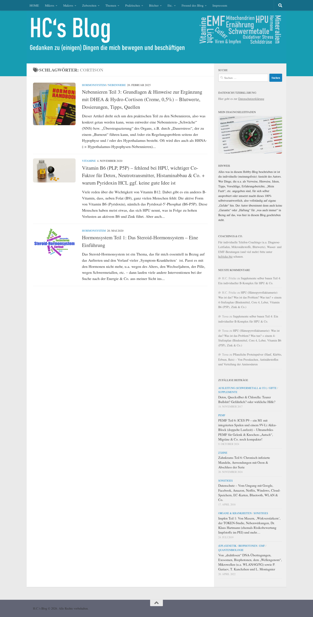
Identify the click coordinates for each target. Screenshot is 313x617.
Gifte (273, 388)
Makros (68, 5)
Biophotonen (247, 545)
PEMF (221, 415)
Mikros (49, 5)
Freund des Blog (193, 5)
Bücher (154, 5)
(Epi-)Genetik (227, 545)
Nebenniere (117, 85)
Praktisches (132, 5)
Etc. (170, 5)
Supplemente (227, 392)
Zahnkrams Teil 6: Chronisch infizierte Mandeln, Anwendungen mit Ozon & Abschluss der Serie (244, 462)
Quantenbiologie (231, 550)
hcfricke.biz (225, 256)
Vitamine (89, 161)
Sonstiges (225, 480)
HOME (34, 5)
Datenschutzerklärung (251, 99)
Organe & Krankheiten (235, 513)
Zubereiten (89, 5)
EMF (262, 545)
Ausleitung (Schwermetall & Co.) (242, 388)
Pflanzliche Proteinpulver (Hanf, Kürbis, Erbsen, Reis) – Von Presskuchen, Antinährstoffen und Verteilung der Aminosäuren (250, 359)
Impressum (219, 5)
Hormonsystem (94, 85)
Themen (110, 5)
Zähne (222, 452)
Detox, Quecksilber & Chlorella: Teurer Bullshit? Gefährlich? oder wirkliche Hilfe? (246, 399)
